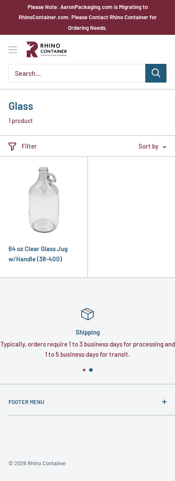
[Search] (156, 73)
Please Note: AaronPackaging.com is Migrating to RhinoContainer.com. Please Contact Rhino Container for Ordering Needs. (88, 17)
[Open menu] (12, 49)
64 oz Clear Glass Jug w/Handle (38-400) (38, 253)
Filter (29, 146)
